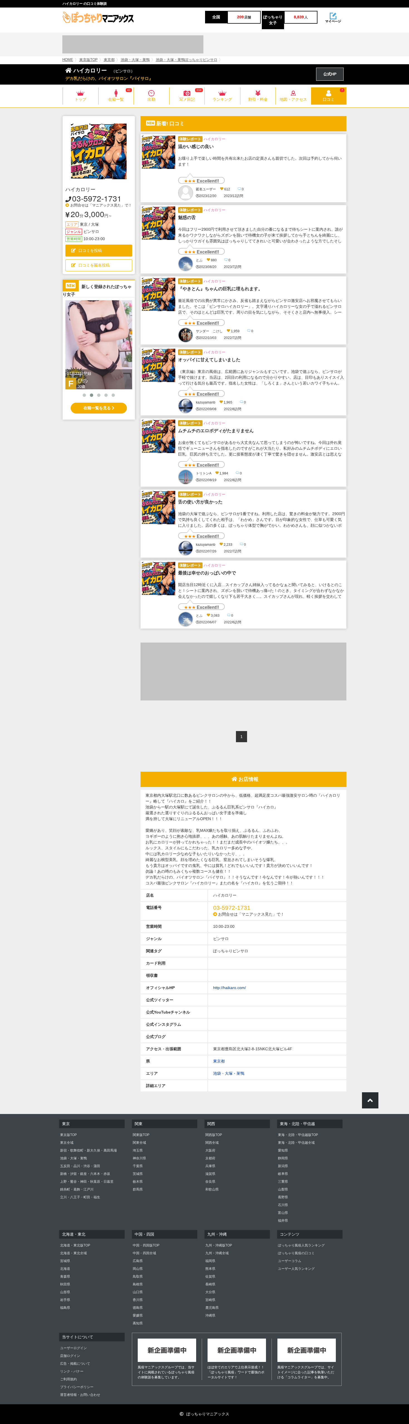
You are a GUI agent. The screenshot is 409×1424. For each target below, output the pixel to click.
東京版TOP (88, 60)
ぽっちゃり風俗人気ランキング (301, 1245)
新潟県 (283, 1166)
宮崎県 (210, 1300)
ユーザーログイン (73, 1348)
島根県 (138, 1284)
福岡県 (210, 1261)
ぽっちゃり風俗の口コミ (296, 1253)
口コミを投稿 (90, 250)
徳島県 (138, 1308)
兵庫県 (210, 1166)
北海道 (65, 1269)
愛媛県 (138, 1315)
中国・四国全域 (144, 1253)
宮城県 (65, 1261)
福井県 (283, 1221)
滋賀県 (210, 1174)
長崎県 (210, 1284)
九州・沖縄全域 (217, 1253)
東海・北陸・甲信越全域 (296, 1143)
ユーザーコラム (289, 1261)
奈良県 (210, 1182)
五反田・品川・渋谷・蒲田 (80, 1166)
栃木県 (138, 1182)
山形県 (65, 1292)
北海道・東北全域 (73, 1253)
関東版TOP (141, 1135)
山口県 (138, 1292)
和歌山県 (212, 1189)
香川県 (138, 1300)
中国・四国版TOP (146, 1245)
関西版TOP (213, 1135)
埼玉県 (138, 1150)
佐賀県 (210, 1276)
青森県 (65, 1276)
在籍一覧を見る (97, 408)
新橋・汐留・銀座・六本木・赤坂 (85, 1174)
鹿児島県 (212, 1308)
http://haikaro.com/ (229, 987)
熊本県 (210, 1269)
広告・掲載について (75, 1364)
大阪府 (210, 1150)
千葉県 (138, 1166)
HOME (67, 60)
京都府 (210, 1158)
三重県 (283, 1182)
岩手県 (65, 1300)
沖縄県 (210, 1315)
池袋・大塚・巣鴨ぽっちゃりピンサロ (186, 60)
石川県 (283, 1205)
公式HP (329, 74)
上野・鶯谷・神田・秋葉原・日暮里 (87, 1182)
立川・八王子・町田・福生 (80, 1197)
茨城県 (138, 1174)
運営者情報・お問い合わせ (80, 1395)
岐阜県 (283, 1174)
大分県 (210, 1292)
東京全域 (66, 1143)
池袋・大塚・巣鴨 (135, 60)
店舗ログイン (70, 1356)
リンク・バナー (71, 1371)
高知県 (138, 1323)
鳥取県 (138, 1276)
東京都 (109, 60)
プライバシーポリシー (76, 1387)
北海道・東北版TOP (75, 1245)
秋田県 (65, 1284)
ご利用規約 (68, 1379)
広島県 (138, 1261)
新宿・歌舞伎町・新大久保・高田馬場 (88, 1150)
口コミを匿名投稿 (94, 265)
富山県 (283, 1213)
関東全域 (139, 1143)
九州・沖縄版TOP (218, 1245)
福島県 (65, 1308)
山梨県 (283, 1189)
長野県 (283, 1197)
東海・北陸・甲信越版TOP (298, 1135)
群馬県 (138, 1189)
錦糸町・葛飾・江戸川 (76, 1189)
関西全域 (212, 1143)
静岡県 (283, 1158)
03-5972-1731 (97, 198)
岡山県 (138, 1269)
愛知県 (283, 1150)
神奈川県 (139, 1158)
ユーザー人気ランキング (296, 1269)
